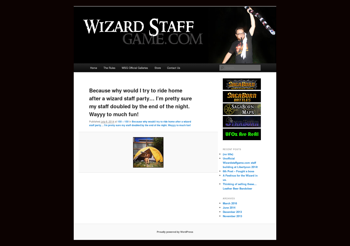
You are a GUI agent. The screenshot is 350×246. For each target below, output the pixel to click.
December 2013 (232, 212)
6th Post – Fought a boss (238, 171)
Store (158, 68)
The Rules (109, 68)
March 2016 (230, 203)
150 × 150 (123, 121)
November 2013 (232, 216)
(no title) (228, 154)
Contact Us (173, 68)
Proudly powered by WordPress (175, 232)
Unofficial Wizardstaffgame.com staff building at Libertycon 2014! (240, 162)
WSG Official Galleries (135, 68)
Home (93, 68)
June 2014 (229, 207)
